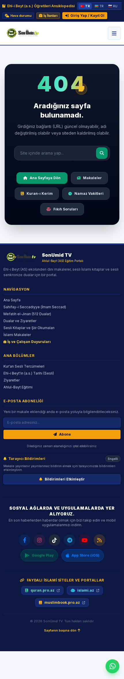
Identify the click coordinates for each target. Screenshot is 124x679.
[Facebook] (24, 540)
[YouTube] (84, 540)
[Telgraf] (69, 540)
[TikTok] (54, 540)
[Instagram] (39, 540)
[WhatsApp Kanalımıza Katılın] (112, 666)
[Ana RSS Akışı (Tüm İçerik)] (99, 540)
